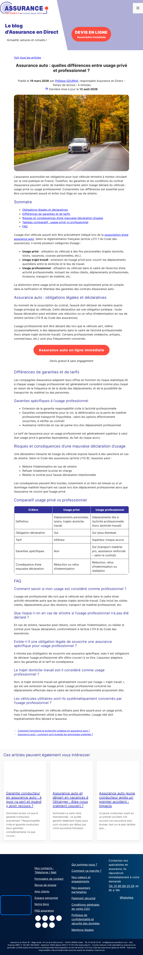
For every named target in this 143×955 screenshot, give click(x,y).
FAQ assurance (44, 910)
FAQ (25, 226)
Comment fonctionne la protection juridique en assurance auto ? (54, 730)
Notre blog (42, 904)
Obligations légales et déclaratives (45, 209)
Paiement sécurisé (83, 898)
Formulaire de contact (49, 878)
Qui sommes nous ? (84, 864)
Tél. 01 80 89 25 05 (121, 886)
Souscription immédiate (91, 34)
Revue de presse (45, 885)
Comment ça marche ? (86, 870)
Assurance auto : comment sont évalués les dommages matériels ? (55, 734)
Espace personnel (46, 898)
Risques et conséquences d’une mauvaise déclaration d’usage (62, 218)
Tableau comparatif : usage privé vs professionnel (55, 222)
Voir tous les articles (27, 57)
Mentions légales (83, 930)
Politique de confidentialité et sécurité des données (86, 919)
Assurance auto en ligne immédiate (71, 350)
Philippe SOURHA (66, 81)
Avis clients (42, 891)
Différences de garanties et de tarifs (46, 214)
